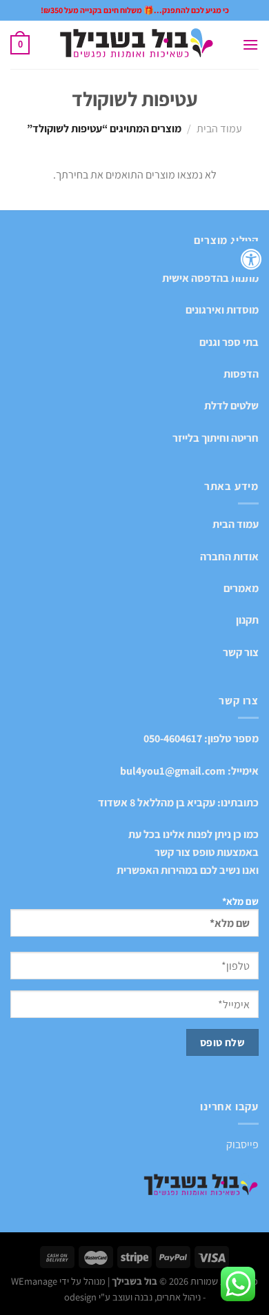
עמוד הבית (219, 128)
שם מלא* (240, 901)
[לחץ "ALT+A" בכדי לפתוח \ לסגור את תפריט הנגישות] (251, 259)
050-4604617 (172, 738)
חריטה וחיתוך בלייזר (215, 438)
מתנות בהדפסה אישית (210, 278)
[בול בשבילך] (136, 45)
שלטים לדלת (231, 405)
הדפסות (241, 374)
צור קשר (241, 652)
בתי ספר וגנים (229, 342)
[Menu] (250, 44)
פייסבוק (242, 1144)
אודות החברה (229, 556)
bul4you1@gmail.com (173, 771)
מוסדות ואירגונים (222, 310)
